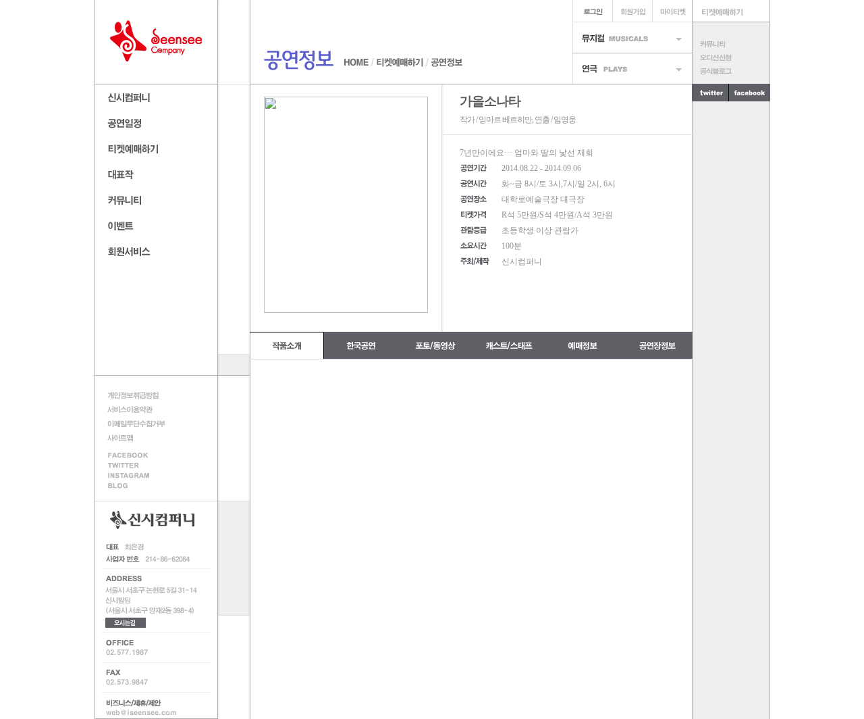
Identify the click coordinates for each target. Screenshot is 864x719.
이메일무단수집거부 (140, 423)
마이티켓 (672, 11)
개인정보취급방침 (140, 395)
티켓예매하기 (156, 147)
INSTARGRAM (140, 476)
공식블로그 (731, 71)
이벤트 (156, 224)
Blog (140, 487)
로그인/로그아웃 (592, 11)
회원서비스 (156, 250)
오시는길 (125, 623)
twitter (710, 92)
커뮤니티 (731, 44)
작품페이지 (156, 172)
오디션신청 (731, 57)
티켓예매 (731, 11)
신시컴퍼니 (156, 95)
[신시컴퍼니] (156, 42)
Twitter (140, 465)
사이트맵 (140, 437)
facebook (140, 454)
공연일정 (156, 121)
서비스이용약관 (140, 409)
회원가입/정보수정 (632, 11)
